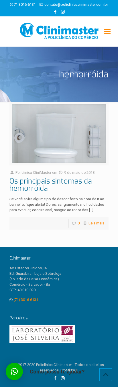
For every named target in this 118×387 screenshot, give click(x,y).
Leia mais (96, 223)
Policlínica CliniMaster (33, 172)
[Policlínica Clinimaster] (59, 31)
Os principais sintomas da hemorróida (50, 184)
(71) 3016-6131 (25, 300)
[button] (14, 371)
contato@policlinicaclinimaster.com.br (76, 4)
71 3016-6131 (25, 4)
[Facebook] (55, 11)
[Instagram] (63, 11)
